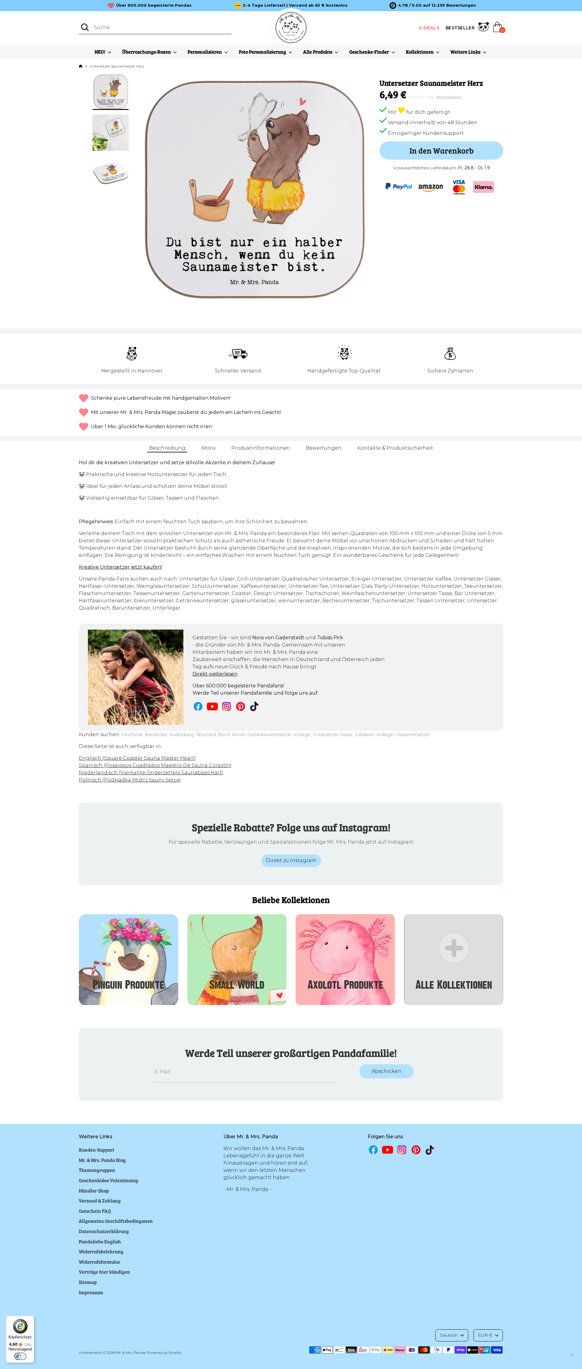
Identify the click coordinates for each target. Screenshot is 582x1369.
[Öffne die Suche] (85, 27)
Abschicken (386, 1071)
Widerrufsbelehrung (101, 1251)
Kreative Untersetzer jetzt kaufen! (120, 567)
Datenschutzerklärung (104, 1231)
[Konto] (483, 27)
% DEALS (429, 28)
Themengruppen (97, 1170)
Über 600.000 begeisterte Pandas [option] (154, 5)
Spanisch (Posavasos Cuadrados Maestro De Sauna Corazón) (155, 765)
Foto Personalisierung (263, 51)
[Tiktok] (254, 706)
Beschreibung (167, 448)
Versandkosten (448, 96)
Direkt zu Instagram (291, 860)
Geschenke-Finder (369, 51)
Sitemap (88, 1282)
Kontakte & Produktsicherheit (395, 448)
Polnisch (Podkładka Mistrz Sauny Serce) (130, 780)
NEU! (100, 51)
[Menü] (572, 1356)
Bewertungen (323, 448)
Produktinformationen (260, 448)
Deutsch (449, 1335)
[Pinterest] (240, 706)
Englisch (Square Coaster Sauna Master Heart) (137, 758)
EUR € (485, 1335)
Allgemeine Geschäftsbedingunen (116, 1221)
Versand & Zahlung (100, 1200)
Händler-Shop (94, 1190)
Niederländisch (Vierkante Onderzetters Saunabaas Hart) (151, 772)
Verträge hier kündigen (104, 1271)
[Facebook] (198, 706)
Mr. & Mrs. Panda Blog (102, 1160)
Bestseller (460, 28)
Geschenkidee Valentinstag (108, 1180)
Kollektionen (420, 51)
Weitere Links (465, 51)
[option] (432, 5)
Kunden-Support (96, 1149)
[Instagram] (226, 706)
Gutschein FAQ (95, 1211)
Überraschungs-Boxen (147, 51)
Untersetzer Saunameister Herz (117, 66)
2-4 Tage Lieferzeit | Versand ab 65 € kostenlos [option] (295, 5)
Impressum (91, 1292)
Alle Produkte (318, 51)
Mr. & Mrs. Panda (130, 1352)
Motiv (208, 448)
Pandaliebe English (100, 1241)
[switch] (20, 1356)
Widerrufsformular (99, 1261)
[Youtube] (212, 706)
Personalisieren (205, 51)
